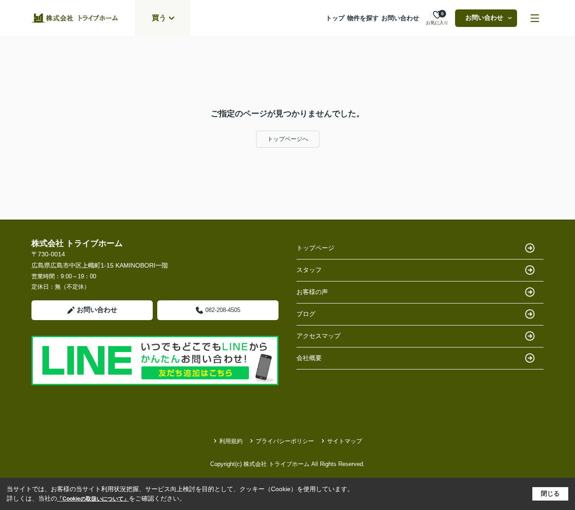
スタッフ (309, 269)
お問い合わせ (400, 18)
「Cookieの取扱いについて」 (93, 499)
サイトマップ (344, 441)
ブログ (305, 313)
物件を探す (363, 18)
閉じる (550, 493)
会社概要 (309, 357)
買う (159, 18)
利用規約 (231, 441)
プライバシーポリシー (285, 441)
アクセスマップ (318, 335)
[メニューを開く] (535, 18)
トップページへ (287, 139)
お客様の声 (312, 291)
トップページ (315, 247)
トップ (335, 18)
